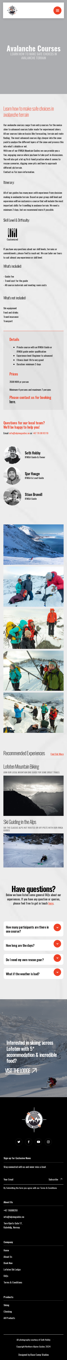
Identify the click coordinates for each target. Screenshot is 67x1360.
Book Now (8, 1263)
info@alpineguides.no (19, 433)
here (50, 903)
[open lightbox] (33, 544)
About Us (8, 1256)
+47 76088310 (11, 1210)
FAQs (6, 1276)
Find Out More (57, 754)
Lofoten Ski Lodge (12, 1269)
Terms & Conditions (48, 1187)
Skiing (6, 1305)
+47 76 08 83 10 (40, 433)
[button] (57, 10)
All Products (9, 1318)
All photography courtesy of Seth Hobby (33, 1339)
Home (6, 1250)
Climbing (8, 1311)
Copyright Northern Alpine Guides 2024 (33, 1346)
